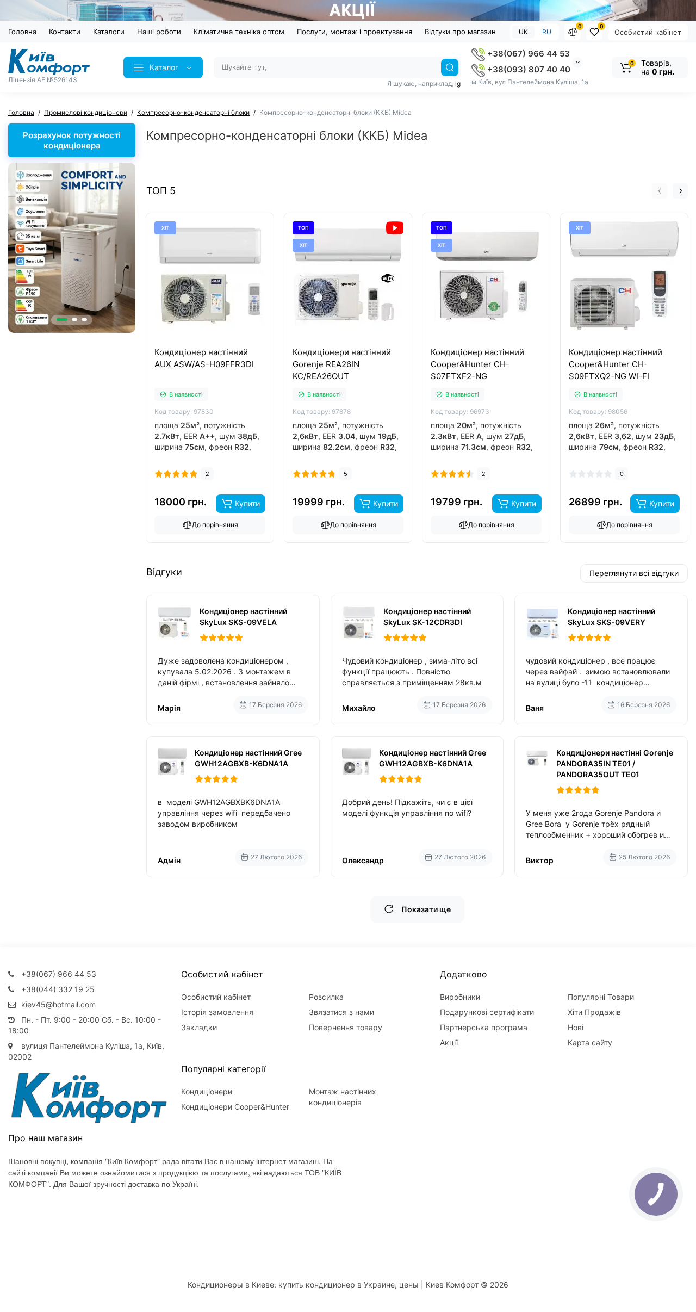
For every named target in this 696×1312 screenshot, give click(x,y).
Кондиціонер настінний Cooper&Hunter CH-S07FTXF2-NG (477, 364)
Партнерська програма (483, 1027)
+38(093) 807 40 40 (527, 69)
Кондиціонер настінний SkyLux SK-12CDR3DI (427, 617)
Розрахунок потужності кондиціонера (72, 140)
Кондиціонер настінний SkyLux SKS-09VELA (243, 617)
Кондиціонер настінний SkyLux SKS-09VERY (611, 617)
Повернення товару (345, 1027)
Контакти (64, 31)
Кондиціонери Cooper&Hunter (235, 1106)
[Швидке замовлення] (198, 344)
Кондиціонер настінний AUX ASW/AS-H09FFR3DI (204, 358)
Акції (449, 1042)
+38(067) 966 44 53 (527, 53)
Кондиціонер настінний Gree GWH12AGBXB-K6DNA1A (248, 758)
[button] (62, 319)
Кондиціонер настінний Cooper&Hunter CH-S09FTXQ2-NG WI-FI (615, 364)
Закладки (199, 1027)
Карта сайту (590, 1042)
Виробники (460, 996)
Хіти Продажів (594, 1012)
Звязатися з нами (341, 1012)
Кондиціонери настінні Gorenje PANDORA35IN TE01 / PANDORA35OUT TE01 (614, 763)
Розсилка (326, 996)
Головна (22, 31)
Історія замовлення (217, 1012)
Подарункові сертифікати (487, 1012)
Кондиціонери (206, 1091)
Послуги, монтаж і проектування (354, 31)
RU (546, 32)
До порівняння (215, 525)
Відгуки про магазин (460, 31)
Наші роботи (159, 31)
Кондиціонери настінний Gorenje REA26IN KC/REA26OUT (342, 364)
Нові (575, 1027)
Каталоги (109, 31)
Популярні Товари (601, 996)
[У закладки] (222, 344)
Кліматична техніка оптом (239, 31)
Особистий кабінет (647, 32)
